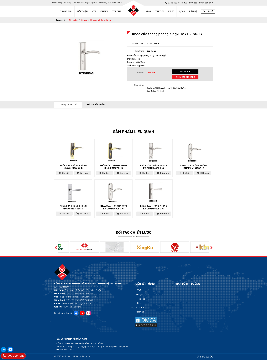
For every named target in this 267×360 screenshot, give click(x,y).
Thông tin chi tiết (68, 104)
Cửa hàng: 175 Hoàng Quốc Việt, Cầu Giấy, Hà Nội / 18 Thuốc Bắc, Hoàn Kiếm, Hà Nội (88, 3)
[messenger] (11, 349)
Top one (141, 299)
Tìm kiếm (207, 11)
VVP (139, 290)
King (148, 11)
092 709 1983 (15, 356)
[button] (55, 247)
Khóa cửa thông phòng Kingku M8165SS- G (73, 207)
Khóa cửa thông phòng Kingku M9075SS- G (193, 166)
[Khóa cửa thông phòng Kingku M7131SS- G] (88, 57)
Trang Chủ (66, 11)
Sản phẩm (73, 20)
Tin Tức (140, 307)
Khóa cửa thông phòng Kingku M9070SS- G (113, 207)
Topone (116, 11)
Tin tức (159, 11)
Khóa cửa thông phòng (100, 20)
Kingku (104, 11)
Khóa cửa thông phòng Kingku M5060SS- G (153, 207)
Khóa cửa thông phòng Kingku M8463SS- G (153, 166)
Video (171, 11)
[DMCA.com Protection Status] (146, 321)
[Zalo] (4, 349)
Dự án (182, 11)
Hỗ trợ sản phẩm (96, 104)
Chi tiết (65, 173)
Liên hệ (193, 11)
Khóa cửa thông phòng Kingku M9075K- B (113, 166)
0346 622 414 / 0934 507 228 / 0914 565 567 (190, 3)
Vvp (94, 11)
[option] (73, 247)
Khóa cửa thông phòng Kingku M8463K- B (73, 166)
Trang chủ (60, 20)
